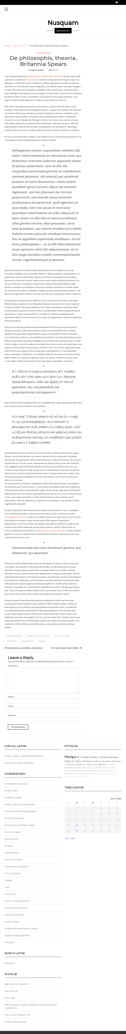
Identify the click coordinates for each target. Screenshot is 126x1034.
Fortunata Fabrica (13, 859)
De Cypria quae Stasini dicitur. (65, 647)
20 (77, 825)
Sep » (72, 838)
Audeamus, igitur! (13, 797)
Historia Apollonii (94, 770)
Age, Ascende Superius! (16, 984)
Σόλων (41, 641)
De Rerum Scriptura (14, 818)
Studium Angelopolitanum (17, 935)
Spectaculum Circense (15, 517)
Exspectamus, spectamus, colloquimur (25, 647)
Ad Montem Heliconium (16, 783)
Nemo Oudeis (37, 70)
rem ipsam (30, 79)
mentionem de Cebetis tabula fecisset (44, 76)
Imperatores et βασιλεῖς (17, 866)
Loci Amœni (11, 894)
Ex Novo (9, 845)
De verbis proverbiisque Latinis (20, 825)
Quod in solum (12, 921)
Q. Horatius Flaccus (78, 770)
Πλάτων (78, 767)
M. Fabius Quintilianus (83, 761)
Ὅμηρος (99, 774)
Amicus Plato (11, 790)
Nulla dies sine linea (14, 914)
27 (77, 830)
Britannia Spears (14, 636)
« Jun (67, 838)
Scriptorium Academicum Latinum (21, 928)
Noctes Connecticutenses (17, 900)
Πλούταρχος (27, 641)
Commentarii (43, 53)
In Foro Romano (13, 873)
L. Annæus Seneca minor (85, 773)
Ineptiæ (8, 880)
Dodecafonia (11, 838)
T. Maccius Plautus (110, 774)
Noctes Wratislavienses (16, 907)
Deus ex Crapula (13, 832)
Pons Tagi (10, 997)
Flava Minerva (11, 852)
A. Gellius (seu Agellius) (95, 764)
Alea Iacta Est (11, 990)
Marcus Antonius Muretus (107, 761)
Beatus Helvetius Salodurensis (20, 804)
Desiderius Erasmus (72, 777)
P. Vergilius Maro (100, 767)
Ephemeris (10, 963)
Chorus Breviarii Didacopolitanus (21, 811)
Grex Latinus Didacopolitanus (19, 762)
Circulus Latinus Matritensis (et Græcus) (24, 756)
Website (12, 715)
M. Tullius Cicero (62, 636)
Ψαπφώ (70, 757)
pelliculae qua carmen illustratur (51, 530)
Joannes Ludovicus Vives (38, 636)
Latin (7, 887)
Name (11, 696)
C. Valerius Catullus (74, 764)
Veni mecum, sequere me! (17, 1014)
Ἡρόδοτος (11, 641)
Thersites (9, 942)
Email (11, 706)
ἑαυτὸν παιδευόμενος (15, 1021)
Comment (13, 665)
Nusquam (63, 22)
